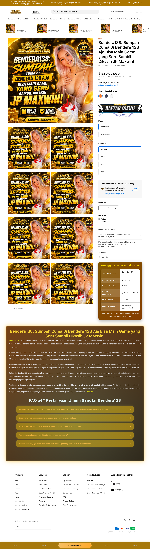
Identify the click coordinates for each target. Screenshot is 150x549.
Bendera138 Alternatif (87, 19)
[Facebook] (99, 257)
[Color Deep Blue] (106, 96)
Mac (16, 481)
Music (17, 497)
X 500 (103, 157)
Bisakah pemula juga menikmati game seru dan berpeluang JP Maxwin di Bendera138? (55, 444)
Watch (17, 493)
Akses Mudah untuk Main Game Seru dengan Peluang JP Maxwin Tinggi (104, 3)
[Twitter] (103, 257)
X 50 (103, 164)
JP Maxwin (101, 19)
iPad (16, 485)
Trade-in (42, 501)
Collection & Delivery (71, 485)
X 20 (102, 172)
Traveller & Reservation (48, 505)
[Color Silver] (111, 96)
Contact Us (67, 493)
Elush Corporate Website (97, 493)
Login (15, 545)
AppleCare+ (43, 481)
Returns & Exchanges (71, 489)
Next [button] (141, 3)
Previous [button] (9, 3)
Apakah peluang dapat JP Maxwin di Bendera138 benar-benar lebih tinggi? (50, 426)
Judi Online (111, 19)
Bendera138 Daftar (41, 19)
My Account (67, 481)
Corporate (43, 485)
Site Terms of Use (70, 505)
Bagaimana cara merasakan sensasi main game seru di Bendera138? (47, 418)
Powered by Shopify (128, 532)
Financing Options (46, 497)
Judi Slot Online (123, 19)
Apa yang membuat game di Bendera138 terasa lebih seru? (43, 435)
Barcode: (114, 66)
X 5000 (104, 149)
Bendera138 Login (25, 19)
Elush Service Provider (47, 493)
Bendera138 (13, 19)
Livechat (134, 545)
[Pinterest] (107, 257)
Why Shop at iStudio (95, 489)
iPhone (17, 489)
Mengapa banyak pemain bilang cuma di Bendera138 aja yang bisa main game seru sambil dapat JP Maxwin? (64, 409)
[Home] (15, 12)
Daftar (44, 545)
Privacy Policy (68, 501)
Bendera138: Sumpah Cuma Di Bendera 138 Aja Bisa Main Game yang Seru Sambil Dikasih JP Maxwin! (27, 3)
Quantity (102, 203)
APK (106, 545)
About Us (90, 481)
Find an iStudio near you (96, 485)
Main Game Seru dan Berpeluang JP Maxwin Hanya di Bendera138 (66, 3)
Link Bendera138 (71, 19)
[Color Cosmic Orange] (100, 96)
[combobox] (75, 12)
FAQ (64, 497)
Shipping (111, 77)
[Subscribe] (48, 527)
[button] (13, 19)
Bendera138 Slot (56, 19)
